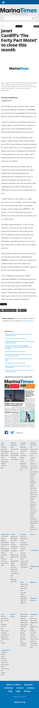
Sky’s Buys (3, 633)
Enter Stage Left (5, 451)
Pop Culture (4, 459)
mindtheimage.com (28, 321)
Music (31, 500)
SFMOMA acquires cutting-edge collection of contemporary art (18, 335)
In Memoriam (34, 550)
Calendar (33, 443)
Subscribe (28, 685)
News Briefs (23, 596)
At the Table (14, 540)
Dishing (13, 542)
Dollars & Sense (24, 449)
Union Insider (33, 643)
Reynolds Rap (23, 563)
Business (23, 443)
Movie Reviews (4, 455)
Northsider (33, 631)
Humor (6, 453)
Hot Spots (13, 544)
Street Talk (33, 641)
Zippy (2, 565)
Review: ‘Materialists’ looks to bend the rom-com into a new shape (18, 355)
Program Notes (4, 461)
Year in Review (4, 563)
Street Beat (34, 614)
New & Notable (14, 561)
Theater (32, 525)
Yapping (3, 643)
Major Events (33, 492)
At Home (13, 443)
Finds (31, 616)
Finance (22, 453)
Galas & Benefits (34, 472)
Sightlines (23, 603)
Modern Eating (14, 555)
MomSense (13, 457)
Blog (10, 691)
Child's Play (33, 451)
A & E (2, 443)
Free (31, 470)
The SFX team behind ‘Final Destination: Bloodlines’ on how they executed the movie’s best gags (19, 347)
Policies (27, 691)
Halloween (33, 474)
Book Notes (3, 449)
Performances (33, 511)
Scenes (36, 639)
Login (18, 691)
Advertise (9, 688)
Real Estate (24, 614)
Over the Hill (33, 637)
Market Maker (24, 620)
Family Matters (14, 453)
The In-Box (3, 559)
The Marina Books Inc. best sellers (15, 338)
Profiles (32, 639)
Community (23, 586)
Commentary (5, 534)
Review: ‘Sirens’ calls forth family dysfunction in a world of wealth (19, 371)
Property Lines (24, 624)
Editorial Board (4, 542)
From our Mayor (5, 551)
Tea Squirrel (14, 571)
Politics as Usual (24, 561)
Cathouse (3, 616)
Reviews (13, 565)
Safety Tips (23, 601)
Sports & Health (34, 521)
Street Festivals (34, 523)
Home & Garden (15, 455)
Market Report (24, 622)
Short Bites (13, 567)
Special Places (14, 569)
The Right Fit (23, 565)
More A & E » (9, 331)
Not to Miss (33, 509)
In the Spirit (14, 548)
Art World (3, 447)
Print (36, 26)
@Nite (2, 445)
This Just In (4, 561)
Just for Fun (33, 488)
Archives (30, 688)
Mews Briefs (4, 624)
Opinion (3, 553)
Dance (31, 461)
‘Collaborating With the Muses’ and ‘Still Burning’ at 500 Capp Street (19, 342)
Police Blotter (23, 599)
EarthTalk (22, 451)
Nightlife (32, 507)
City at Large (4, 536)
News (22, 582)
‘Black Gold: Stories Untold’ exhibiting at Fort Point (18, 359)
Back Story (23, 536)
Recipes (12, 563)
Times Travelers (24, 567)
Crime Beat (23, 592)
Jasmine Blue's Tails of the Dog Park (4, 620)
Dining (13, 534)
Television (3, 463)
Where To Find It (13, 685)
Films (2, 453)
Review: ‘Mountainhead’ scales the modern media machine (18, 366)
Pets (2, 614)
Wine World (14, 581)
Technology (23, 465)
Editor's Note (23, 542)
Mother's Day (33, 494)
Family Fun (33, 463)
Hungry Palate (14, 546)
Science (22, 459)
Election (22, 594)
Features (23, 534)
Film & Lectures (34, 467)
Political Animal (5, 631)
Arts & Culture (33, 449)
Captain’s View (24, 584)
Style (12, 459)
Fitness (32, 534)
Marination (23, 555)
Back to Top (19, 702)
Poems (2, 457)
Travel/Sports (5, 650)
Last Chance (33, 490)
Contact (20, 688)
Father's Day (33, 465)
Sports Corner (4, 662)
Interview (22, 553)
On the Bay (4, 660)
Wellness (16, 459)
